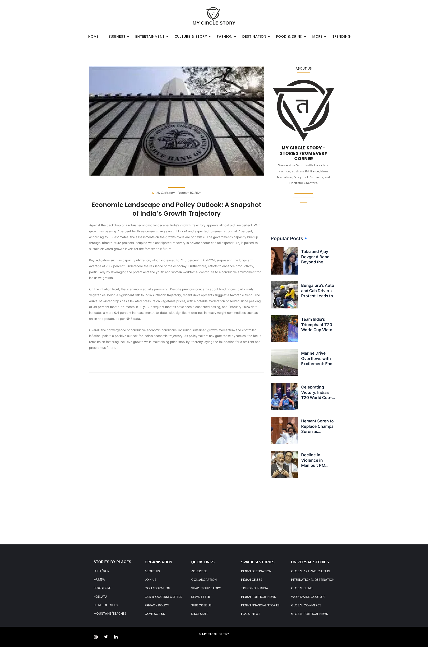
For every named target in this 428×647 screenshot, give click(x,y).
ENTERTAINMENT (150, 36)
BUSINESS (117, 36)
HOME (93, 36)
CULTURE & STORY (191, 36)
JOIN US (150, 579)
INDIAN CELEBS (251, 579)
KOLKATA (100, 596)
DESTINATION (254, 36)
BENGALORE (102, 588)
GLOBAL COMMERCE (306, 605)
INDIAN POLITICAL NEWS (258, 597)
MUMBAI (99, 579)
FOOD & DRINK (289, 36)
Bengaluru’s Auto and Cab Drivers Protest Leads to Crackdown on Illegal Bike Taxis (317, 296)
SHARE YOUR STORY (206, 588)
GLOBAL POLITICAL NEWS (309, 614)
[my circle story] (214, 16)
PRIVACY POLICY (157, 605)
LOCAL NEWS (250, 614)
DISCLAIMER (199, 614)
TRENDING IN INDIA (254, 588)
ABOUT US (152, 571)
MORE (317, 36)
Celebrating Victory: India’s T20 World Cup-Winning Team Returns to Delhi (316, 397)
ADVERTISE (199, 571)
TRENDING (341, 36)
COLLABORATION (157, 588)
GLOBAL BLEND (302, 588)
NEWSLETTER (200, 597)
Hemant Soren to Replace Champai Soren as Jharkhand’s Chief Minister (318, 431)
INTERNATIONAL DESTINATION (312, 579)
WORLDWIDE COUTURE (308, 597)
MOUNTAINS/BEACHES (110, 613)
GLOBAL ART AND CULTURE (311, 571)
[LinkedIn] (116, 637)
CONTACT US (155, 614)
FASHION (225, 36)
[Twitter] (106, 637)
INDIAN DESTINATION (256, 571)
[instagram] (96, 637)
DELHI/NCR (101, 571)
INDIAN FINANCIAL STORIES (260, 605)
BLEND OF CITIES (106, 605)
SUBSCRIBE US (201, 605)
